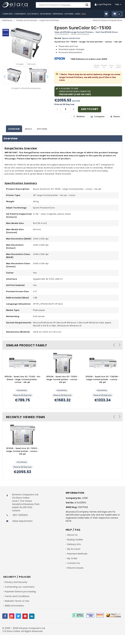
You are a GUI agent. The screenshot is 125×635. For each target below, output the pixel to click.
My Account (73, 548)
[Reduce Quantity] (57, 109)
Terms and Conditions (17, 596)
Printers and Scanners (26, 20)
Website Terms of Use (17, 600)
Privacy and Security (16, 582)
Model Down (96, 66)
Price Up (111, 66)
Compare (99, 116)
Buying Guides (75, 539)
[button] (117, 14)
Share (116, 116)
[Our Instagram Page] (11, 616)
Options (42, 129)
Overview (14, 129)
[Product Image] (22, 363)
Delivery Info (74, 544)
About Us (72, 534)
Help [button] (117, 4)
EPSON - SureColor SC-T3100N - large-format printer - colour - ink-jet (102, 379)
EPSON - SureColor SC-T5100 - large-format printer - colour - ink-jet (22, 451)
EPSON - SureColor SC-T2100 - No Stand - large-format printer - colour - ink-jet (22, 379)
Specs (28, 129)
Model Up (104, 66)
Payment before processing (20, 591)
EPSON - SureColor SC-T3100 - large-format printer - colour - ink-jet (62, 379)
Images (20, 64)
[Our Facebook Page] (5, 616)
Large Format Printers (49, 20)
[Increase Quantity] (74, 109)
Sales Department (22, 521)
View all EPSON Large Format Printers (73, 32)
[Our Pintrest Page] (25, 616)
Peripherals (7, 20)
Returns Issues (75, 567)
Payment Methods (77, 553)
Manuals (31, 64)
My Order (72, 558)
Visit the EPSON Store (106, 32)
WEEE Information (14, 605)
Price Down (118, 66)
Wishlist (81, 116)
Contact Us (73, 563)
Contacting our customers (19, 586)
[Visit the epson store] (60, 59)
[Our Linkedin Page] (31, 616)
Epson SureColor (71, 38)
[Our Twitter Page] (18, 616)
